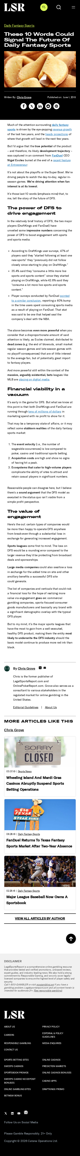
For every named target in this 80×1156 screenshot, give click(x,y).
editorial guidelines (25, 707)
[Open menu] (73, 7)
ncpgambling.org (45, 984)
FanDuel (57, 155)
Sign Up (44, 7)
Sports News (25, 771)
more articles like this (38, 721)
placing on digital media (34, 379)
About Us (51, 707)
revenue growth (62, 129)
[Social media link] (24, 106)
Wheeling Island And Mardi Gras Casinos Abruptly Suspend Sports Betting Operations (35, 783)
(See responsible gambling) (48, 990)
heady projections (56, 134)
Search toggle (59, 7)
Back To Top (71, 939)
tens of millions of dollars (44, 411)
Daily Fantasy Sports (19, 26)
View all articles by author (40, 918)
